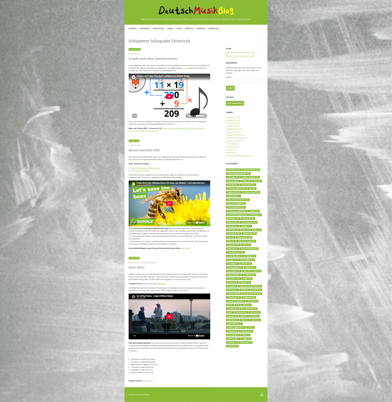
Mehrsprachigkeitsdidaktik (238, 174)
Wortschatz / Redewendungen (237, 155)
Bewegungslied (248, 185)
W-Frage (231, 260)
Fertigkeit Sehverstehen (235, 138)
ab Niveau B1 (231, 123)
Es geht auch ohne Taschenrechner (153, 59)
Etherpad (231, 286)
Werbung (255, 215)
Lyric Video (232, 177)
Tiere (230, 237)
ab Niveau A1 (231, 117)
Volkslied (256, 290)
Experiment (232, 320)
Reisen (257, 294)
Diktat (246, 181)
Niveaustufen (158, 28)
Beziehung (232, 249)
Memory (250, 275)
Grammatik (230, 144)
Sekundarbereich (251, 170)
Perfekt (257, 286)
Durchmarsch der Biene (140, 170)
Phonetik (229, 153)
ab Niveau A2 (231, 120)
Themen (170, 28)
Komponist (232, 290)
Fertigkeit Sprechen (233, 141)
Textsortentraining (249, 249)
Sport (246, 271)
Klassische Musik (251, 192)
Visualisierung (233, 339)
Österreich (232, 185)
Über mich (189, 28)
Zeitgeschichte (234, 192)
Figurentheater (244, 237)
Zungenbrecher (233, 309)
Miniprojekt (233, 219)
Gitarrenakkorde (234, 324)
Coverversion (233, 234)
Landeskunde (231, 147)
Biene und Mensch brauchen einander (145, 168)
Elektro (246, 305)
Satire (245, 230)
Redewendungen (234, 275)
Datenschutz (213, 28)
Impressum (201, 28)
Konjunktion (233, 245)
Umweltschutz (250, 309)
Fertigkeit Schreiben (233, 135)
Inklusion (255, 312)
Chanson (245, 282)
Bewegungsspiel (234, 267)
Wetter (245, 335)
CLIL (252, 189)
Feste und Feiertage (235, 204)
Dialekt (247, 279)
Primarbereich (233, 170)
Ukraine (256, 320)
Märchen (246, 264)
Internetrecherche (235, 252)
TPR (240, 241)
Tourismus (232, 331)
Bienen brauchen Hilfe (144, 150)
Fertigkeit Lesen (232, 132)
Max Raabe (232, 264)
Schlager (253, 211)
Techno (244, 320)
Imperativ (232, 316)
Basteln (240, 301)
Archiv (179, 28)
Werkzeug (232, 222)
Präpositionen (233, 297)
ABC (229, 305)
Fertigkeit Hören (232, 129)
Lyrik (250, 327)
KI (237, 305)
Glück (246, 245)
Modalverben (241, 312)
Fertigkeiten (145, 28)
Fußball (243, 316)
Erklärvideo (232, 230)
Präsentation (245, 342)
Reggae (246, 339)
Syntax (247, 294)
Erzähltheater (249, 297)
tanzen (251, 241)
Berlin (257, 181)
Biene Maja (186, 248)
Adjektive (250, 267)
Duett (230, 241)
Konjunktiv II (233, 279)
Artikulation (248, 219)
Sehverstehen (233, 271)
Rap (229, 312)
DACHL (256, 230)
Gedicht (250, 256)
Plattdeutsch (148, 381)
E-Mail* (228, 77)
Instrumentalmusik (235, 207)
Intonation (232, 346)
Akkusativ (252, 301)
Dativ (230, 301)
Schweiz (245, 290)
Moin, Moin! (137, 267)
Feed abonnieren (235, 103)
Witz (257, 271)
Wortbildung (232, 335)
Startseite (133, 28)
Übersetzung (233, 181)
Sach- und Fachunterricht (237, 200)
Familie (254, 316)
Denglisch (232, 282)
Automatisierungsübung (237, 215)
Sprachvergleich (247, 260)
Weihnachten (249, 234)
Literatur (229, 150)
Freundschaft (246, 331)
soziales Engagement (235, 327)
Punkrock (231, 342)
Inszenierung (233, 196)
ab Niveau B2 (231, 126)
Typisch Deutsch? (248, 222)
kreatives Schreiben (250, 177)
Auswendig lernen (235, 256)
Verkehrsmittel (233, 294)
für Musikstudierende (236, 189)
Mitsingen (246, 226)
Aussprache (244, 286)
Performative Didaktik (236, 211)
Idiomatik (232, 226)
